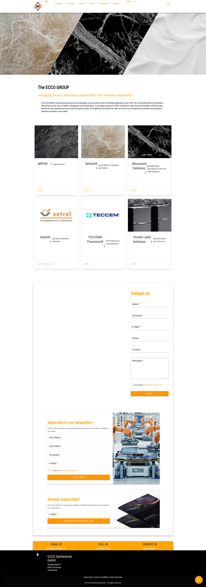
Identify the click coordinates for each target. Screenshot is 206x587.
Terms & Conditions (101, 577)
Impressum (88, 577)
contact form (149, 548)
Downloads (103, 3)
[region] (103, 338)
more (40, 190)
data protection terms (151, 385)
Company (58, 3)
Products (70, 3)
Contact (116, 3)
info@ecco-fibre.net (56, 548)
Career (91, 3)
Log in (168, 3)
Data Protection (116, 577)
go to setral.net (45, 264)
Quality (81, 3)
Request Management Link (79, 521)
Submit (150, 393)
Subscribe (79, 477)
